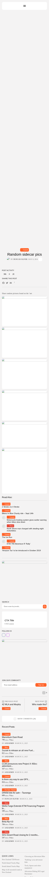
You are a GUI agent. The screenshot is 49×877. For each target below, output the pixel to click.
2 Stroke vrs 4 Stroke (10, 507)
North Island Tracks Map (10, 863)
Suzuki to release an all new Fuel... (18, 750)
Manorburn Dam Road (12, 737)
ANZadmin (9, 743)
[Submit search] (45, 606)
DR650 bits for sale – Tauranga (16, 793)
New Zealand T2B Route (10, 859)
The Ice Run (7, 537)
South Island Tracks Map (11, 866)
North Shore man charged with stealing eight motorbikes (25, 530)
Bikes (6, 747)
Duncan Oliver (20, 259)
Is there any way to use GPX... (16, 779)
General (25, 250)
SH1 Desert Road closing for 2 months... (20, 835)
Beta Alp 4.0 (7, 821)
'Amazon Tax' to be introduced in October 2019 (21, 550)
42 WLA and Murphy (11, 704)
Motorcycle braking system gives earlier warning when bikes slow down (27, 521)
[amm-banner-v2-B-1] (24, 658)
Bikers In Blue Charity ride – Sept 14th (17, 513)
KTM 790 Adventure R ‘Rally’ (18, 544)
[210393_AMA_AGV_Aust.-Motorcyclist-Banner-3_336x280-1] (24, 580)
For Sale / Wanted (10, 790)
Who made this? (39, 704)
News (11, 526)
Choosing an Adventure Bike (35, 856)
